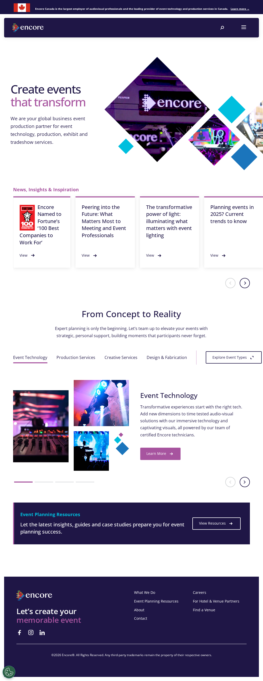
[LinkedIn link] (42, 632)
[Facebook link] (19, 632)
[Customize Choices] (9, 672)
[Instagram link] (31, 632)
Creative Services (121, 357)
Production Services (76, 357)
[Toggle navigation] (244, 27)
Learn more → (240, 9)
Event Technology (30, 357)
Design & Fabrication (167, 357)
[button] (230, 283)
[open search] (222, 27)
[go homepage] (28, 27)
